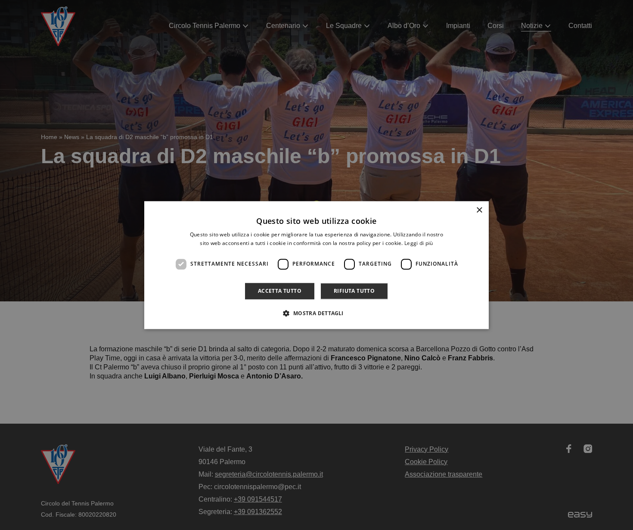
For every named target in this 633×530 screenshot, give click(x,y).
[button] (316, 313)
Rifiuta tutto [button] (354, 290)
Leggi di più (418, 243)
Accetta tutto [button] (279, 290)
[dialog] (316, 265)
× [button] (479, 210)
